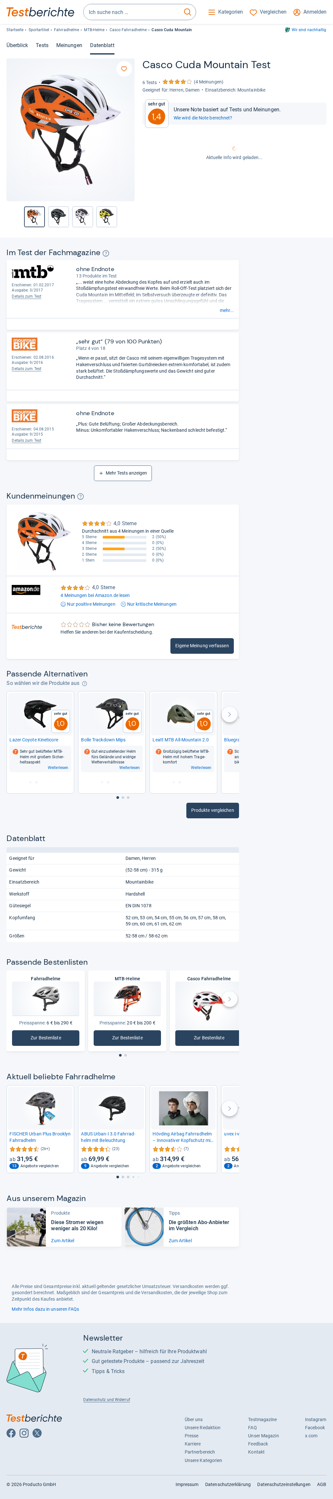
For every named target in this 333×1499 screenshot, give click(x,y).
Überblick (17, 45)
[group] (58, 216)
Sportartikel (39, 30)
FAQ (252, 1427)
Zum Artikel (62, 1240)
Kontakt (256, 1452)
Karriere (193, 1443)
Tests (42, 45)
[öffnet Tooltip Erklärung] (105, 253)
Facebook (315, 1427)
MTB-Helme (94, 30)
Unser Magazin (263, 1435)
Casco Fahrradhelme (128, 30)
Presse (192, 1435)
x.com (311, 1435)
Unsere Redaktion (203, 1427)
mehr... (227, 310)
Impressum (187, 1484)
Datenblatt (102, 45)
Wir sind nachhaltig (309, 30)
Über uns (194, 1419)
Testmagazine (262, 1419)
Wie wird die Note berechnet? (203, 117)
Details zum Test (26, 296)
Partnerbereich (200, 1452)
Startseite (15, 30)
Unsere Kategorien (203, 1460)
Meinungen (69, 45)
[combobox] (132, 12)
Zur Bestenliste (53, 1039)
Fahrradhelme (66, 30)
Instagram (315, 1419)
